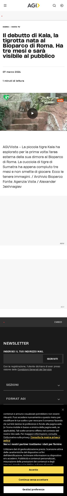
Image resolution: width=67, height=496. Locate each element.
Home (6, 27)
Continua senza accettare (33, 479)
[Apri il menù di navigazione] (5, 5)
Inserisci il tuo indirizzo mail (23, 351)
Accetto (33, 469)
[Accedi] (62, 5)
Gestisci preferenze (33, 489)
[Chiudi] (63, 409)
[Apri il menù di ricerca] (54, 5)
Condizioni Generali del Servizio (35, 369)
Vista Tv (15, 27)
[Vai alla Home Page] (33, 5)
